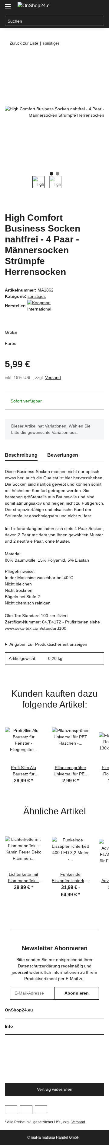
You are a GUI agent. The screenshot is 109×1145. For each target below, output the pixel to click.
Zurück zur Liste (24, 43)
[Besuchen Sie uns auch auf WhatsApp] (41, 1110)
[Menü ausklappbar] (8, 4)
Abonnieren (76, 993)
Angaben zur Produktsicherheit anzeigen (48, 644)
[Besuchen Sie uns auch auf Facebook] (11, 1110)
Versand (53, 377)
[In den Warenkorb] (10, 59)
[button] (86, 7)
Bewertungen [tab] (62, 455)
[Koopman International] (42, 305)
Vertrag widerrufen (54, 1089)
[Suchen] (99, 21)
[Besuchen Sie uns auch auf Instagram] (26, 1110)
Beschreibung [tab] (21, 455)
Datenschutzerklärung (39, 966)
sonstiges (37, 296)
